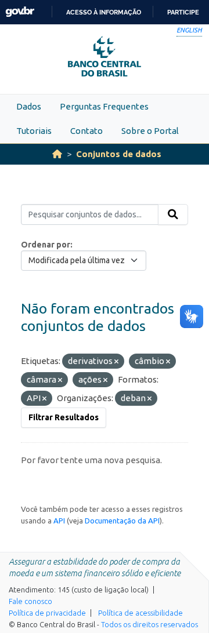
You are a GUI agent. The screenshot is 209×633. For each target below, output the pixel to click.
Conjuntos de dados (118, 154)
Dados (28, 106)
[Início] (57, 154)
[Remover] (116, 361)
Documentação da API (122, 520)
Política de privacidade (47, 613)
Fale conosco (30, 601)
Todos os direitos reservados (149, 624)
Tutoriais (34, 131)
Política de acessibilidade (140, 613)
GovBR (19, 11)
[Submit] (173, 214)
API (59, 520)
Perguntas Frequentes (104, 106)
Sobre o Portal (150, 131)
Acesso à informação (103, 12)
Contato (86, 131)
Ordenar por (45, 244)
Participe (183, 12)
